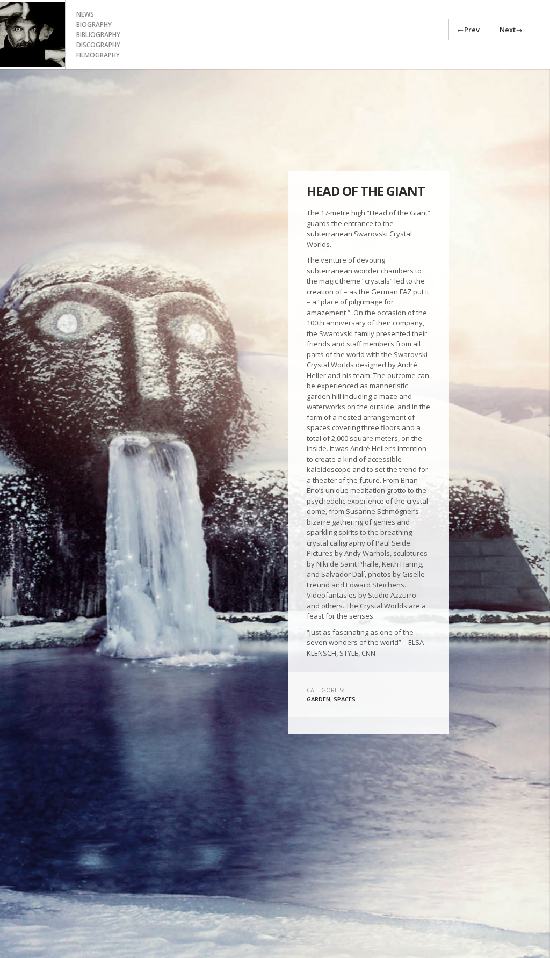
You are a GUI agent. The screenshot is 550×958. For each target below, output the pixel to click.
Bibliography (98, 34)
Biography (94, 24)
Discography (98, 44)
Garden (318, 699)
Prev (468, 29)
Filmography (98, 55)
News (85, 14)
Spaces (345, 699)
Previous (26, 548)
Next (511, 29)
